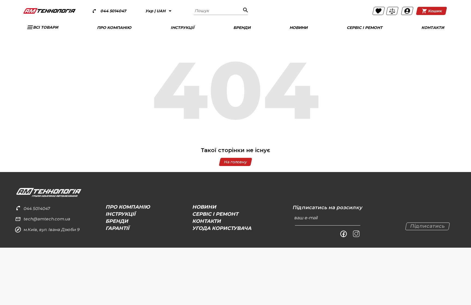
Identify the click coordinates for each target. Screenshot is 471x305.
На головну (235, 161)
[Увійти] (407, 11)
